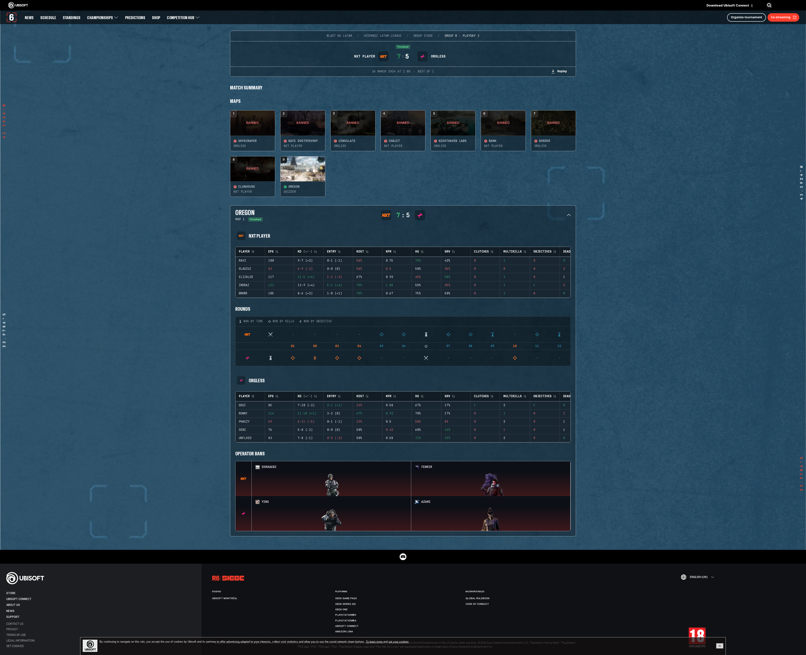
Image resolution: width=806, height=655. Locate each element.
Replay (562, 71)
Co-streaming (780, 17)
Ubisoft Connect (18, 599)
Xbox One (341, 609)
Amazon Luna (344, 631)
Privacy (12, 629)
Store (11, 593)
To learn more (374, 641)
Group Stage (423, 36)
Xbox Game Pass (346, 598)
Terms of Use (16, 635)
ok (719, 646)
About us (13, 605)
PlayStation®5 (345, 614)
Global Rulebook (478, 598)
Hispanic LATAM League (383, 36)
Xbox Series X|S (345, 604)
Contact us (14, 624)
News (10, 611)
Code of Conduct (477, 604)
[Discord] (403, 557)
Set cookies (15, 646)
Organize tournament (746, 17)
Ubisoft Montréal (224, 598)
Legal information (20, 640)
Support (13, 616)
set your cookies (399, 641)
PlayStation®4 (345, 620)
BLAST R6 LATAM (339, 36)
